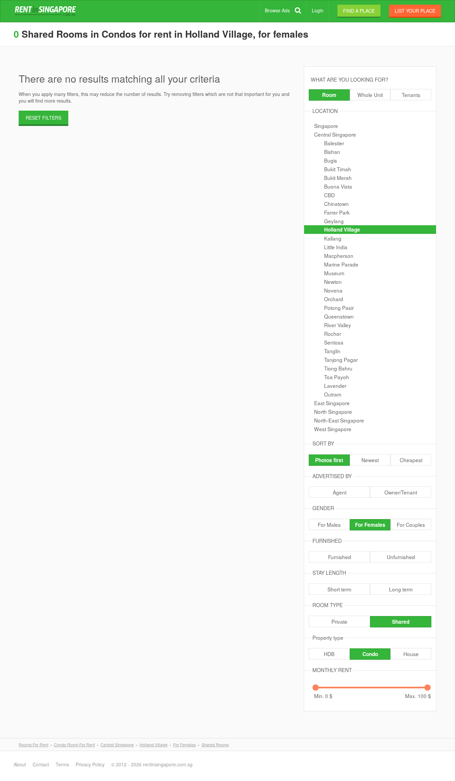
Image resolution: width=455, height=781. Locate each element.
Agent (339, 492)
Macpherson (338, 255)
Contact (41, 764)
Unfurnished (401, 556)
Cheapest (411, 459)
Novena (333, 290)
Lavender (335, 385)
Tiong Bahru (338, 368)
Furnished (339, 556)
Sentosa (333, 342)
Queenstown (339, 316)
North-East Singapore (339, 420)
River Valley (337, 325)
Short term (339, 589)
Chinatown (336, 203)
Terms (62, 764)
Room (329, 95)
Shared (400, 621)
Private (339, 621)
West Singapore (332, 428)
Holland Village (342, 229)
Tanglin (332, 351)
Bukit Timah (337, 169)
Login (317, 10)
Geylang (334, 221)
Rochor (332, 333)
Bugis (330, 160)
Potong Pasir (339, 307)
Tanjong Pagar (341, 359)
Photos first (329, 460)
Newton (333, 281)
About (20, 764)
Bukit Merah (338, 177)
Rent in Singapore (46, 11)
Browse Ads (277, 10)
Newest (370, 459)
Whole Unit (370, 94)
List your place (415, 10)
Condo (370, 654)
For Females (370, 524)
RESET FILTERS (43, 117)
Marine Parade (341, 264)
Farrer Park (337, 212)
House (411, 653)
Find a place (359, 10)
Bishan (332, 151)
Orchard (333, 299)
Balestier (334, 143)
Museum (334, 273)
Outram (332, 394)
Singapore (326, 125)
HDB (329, 653)
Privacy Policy (90, 764)
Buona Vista (338, 186)
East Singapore (332, 402)
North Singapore (333, 411)
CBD (329, 195)
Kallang (332, 238)
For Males (329, 524)
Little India (335, 247)
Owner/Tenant (400, 492)
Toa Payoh (336, 377)
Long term (401, 589)
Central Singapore (335, 134)
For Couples (411, 524)
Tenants (411, 94)
